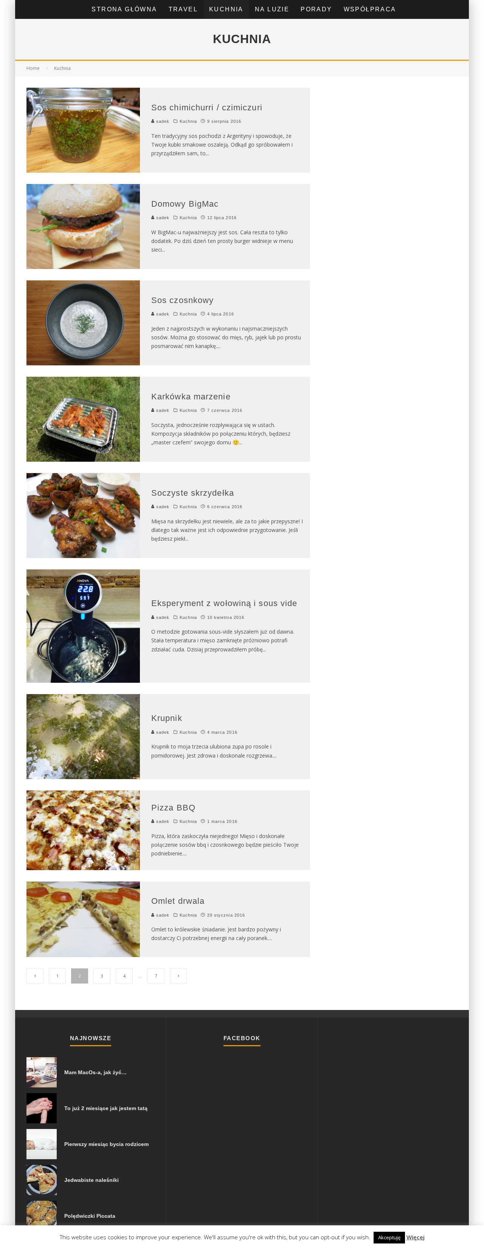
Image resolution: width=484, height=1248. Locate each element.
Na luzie (272, 9)
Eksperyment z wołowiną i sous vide (224, 603)
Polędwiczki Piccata (89, 1216)
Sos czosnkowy (182, 300)
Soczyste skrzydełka (192, 493)
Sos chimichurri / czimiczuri (206, 107)
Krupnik (166, 718)
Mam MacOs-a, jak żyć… (95, 1072)
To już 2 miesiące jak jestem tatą (105, 1108)
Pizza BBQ (173, 807)
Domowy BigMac (185, 204)
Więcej (415, 1237)
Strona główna (124, 9)
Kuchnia (226, 9)
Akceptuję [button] (389, 1237)
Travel (183, 9)
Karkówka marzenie (191, 396)
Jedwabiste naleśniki (91, 1180)
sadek (162, 121)
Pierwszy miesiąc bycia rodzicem (106, 1144)
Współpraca (370, 9)
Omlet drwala (178, 901)
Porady (316, 9)
